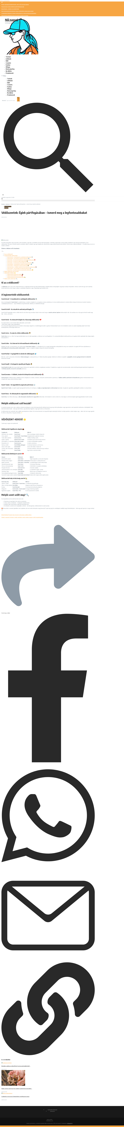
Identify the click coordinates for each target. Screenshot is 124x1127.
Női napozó (11, 19)
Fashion (8, 65)
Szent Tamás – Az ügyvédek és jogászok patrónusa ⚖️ (19, 268)
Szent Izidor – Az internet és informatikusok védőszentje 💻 (20, 262)
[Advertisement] (48, 229)
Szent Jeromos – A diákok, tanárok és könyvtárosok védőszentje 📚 (22, 267)
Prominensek (9, 73)
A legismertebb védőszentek (10, 255)
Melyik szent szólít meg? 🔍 (11, 278)
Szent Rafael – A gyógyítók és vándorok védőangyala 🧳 (19, 264)
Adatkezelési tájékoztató (52, 1109)
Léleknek (8, 59)
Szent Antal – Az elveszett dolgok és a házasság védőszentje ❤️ (21, 259)
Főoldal (3, 204)
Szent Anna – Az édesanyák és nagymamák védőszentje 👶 (20, 269)
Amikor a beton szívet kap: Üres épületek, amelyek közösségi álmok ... (16, 1088)
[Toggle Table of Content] (2, 251)
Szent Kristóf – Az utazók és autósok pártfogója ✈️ (18, 258)
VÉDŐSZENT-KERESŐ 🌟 (10, 272)
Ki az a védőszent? (8, 254)
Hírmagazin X (69, 1123)
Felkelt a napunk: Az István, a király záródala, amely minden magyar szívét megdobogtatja (22, 517)
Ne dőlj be (9, 71)
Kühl (7, 61)
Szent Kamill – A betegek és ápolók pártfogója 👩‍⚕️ (18, 265)
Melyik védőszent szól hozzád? (11, 271)
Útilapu (8, 67)
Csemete (8, 63)
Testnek (8, 57)
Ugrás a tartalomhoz (5, 0)
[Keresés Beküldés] (18, 99)
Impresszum (52, 1111)
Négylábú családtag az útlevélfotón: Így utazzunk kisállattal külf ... (15, 1066)
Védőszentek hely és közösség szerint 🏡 (16, 277)
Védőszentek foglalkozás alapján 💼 (15, 274)
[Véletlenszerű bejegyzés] (2, 199)
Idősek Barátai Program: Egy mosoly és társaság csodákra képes (16, 514)
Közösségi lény (10, 69)
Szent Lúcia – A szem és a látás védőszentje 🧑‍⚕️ (17, 261)
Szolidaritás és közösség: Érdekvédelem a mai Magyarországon (15, 1096)
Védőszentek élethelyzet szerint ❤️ (15, 275)
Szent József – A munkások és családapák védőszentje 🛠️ (20, 257)
